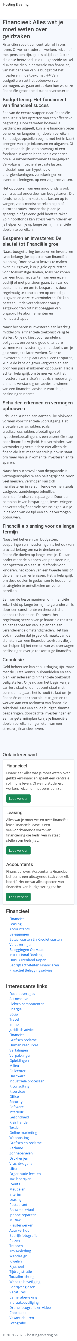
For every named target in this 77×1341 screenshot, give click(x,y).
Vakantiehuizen (21, 1317)
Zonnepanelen (21, 1153)
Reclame (16, 1148)
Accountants (19, 929)
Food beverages (22, 993)
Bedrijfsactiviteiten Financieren (34, 965)
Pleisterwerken (21, 1225)
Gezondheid (19, 1117)
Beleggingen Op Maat (26, 949)
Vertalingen (18, 1050)
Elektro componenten (26, 1004)
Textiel (14, 1127)
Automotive (18, 998)
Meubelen (17, 1189)
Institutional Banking (26, 954)
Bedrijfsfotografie (23, 1235)
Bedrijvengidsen (22, 1287)
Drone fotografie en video (30, 1307)
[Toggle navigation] (68, 4)
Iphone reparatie (23, 1215)
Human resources (23, 1045)
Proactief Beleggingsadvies (30, 970)
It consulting (19, 1086)
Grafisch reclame (23, 1040)
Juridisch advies (21, 1029)
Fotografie (17, 1323)
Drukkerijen (18, 1158)
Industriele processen (26, 1081)
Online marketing (23, 1132)
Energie (15, 1009)
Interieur (16, 1112)
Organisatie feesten (25, 1173)
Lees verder (18, 798)
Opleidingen (19, 1060)
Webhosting (19, 1137)
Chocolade (18, 1312)
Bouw (13, 1014)
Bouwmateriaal (21, 1209)
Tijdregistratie (20, 1271)
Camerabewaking (23, 1297)
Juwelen (15, 1261)
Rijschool (16, 1266)
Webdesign (18, 1256)
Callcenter (17, 1070)
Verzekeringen (21, 944)
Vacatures (17, 1292)
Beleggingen (19, 934)
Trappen (16, 1245)
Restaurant (18, 1204)
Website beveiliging (24, 1281)
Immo (14, 1024)
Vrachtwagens (20, 1163)
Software (16, 1106)
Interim (15, 1194)
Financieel (17, 918)
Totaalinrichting (21, 1276)
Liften (13, 1168)
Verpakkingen (20, 1055)
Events (14, 1184)
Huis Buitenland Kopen (27, 960)
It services (17, 1091)
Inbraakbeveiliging (24, 1302)
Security (15, 1101)
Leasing (15, 924)
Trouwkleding (20, 1251)
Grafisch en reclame (25, 1143)
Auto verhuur (20, 1230)
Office (14, 1096)
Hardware (17, 1076)
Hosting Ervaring (15, 4)
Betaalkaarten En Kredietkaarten (35, 939)
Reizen (14, 1240)
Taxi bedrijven (20, 1179)
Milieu (14, 1065)
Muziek (15, 1220)
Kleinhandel (18, 1122)
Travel (14, 1019)
